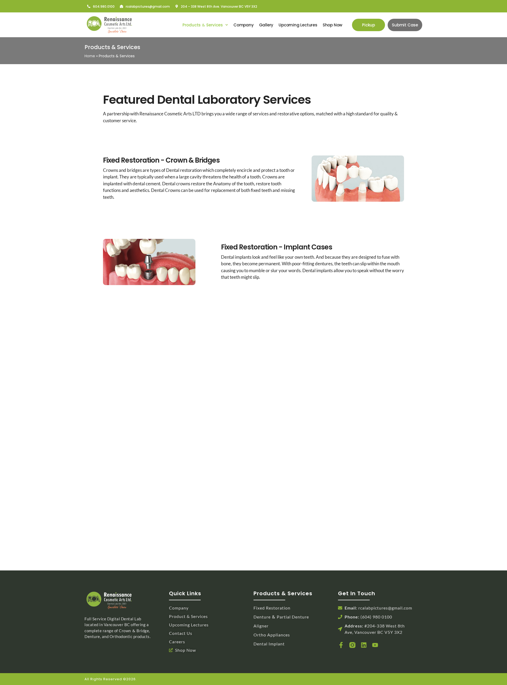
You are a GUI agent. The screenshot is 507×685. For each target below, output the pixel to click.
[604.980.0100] (88, 6)
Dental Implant (269, 643)
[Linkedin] (364, 645)
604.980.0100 (104, 6)
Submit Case (405, 25)
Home (89, 56)
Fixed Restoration (271, 607)
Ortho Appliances (271, 634)
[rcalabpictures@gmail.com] (121, 6)
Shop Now (332, 25)
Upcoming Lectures (298, 25)
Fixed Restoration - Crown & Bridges (161, 160)
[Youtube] (375, 645)
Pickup (368, 25)
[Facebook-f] (341, 645)
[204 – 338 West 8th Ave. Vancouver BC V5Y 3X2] (176, 6)
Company (243, 25)
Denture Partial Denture (281, 617)
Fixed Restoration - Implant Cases (276, 247)
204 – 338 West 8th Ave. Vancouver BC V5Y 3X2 (219, 6)
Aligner (261, 625)
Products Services (202, 25)
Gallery (266, 25)
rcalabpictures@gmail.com (148, 6)
